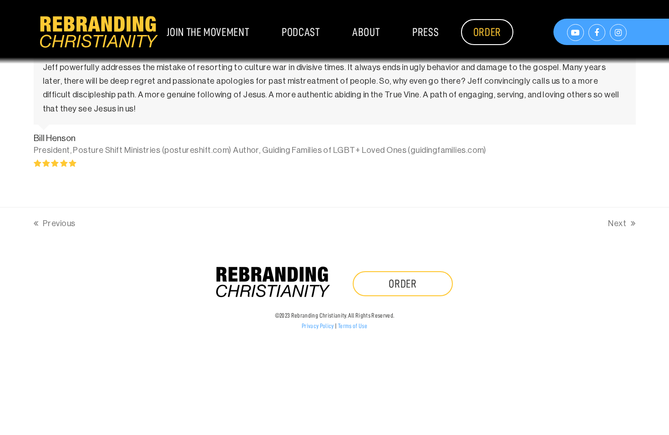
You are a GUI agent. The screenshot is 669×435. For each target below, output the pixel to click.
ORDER (403, 283)
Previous (55, 224)
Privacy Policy (318, 326)
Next (617, 224)
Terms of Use (352, 326)
